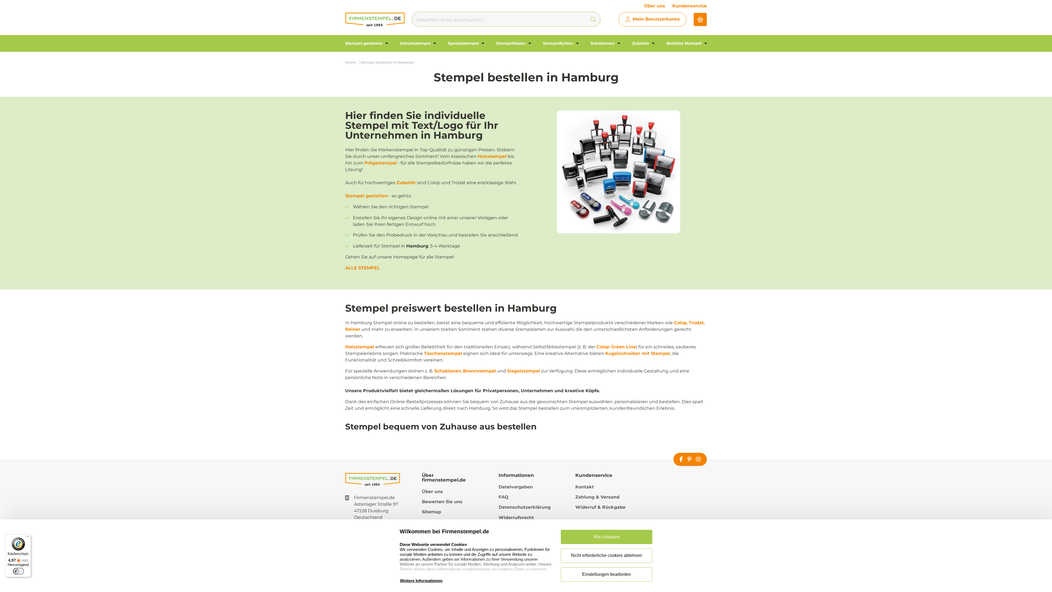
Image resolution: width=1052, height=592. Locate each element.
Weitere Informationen (421, 580)
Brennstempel (479, 371)
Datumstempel (416, 43)
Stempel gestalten (364, 43)
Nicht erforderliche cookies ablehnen (606, 555)
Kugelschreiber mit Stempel (637, 353)
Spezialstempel (464, 43)
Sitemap (431, 511)
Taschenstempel (443, 353)
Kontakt (584, 486)
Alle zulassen (606, 536)
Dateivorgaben (516, 486)
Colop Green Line (616, 346)
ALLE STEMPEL (362, 268)
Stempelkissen (511, 43)
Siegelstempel (523, 371)
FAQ (503, 497)
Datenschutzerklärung (525, 507)
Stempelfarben (558, 43)
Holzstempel (492, 156)
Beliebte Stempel (685, 43)
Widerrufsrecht (516, 517)
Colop (680, 322)
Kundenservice (689, 5)
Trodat (696, 322)
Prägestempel (380, 163)
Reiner (352, 329)
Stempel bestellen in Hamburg (387, 62)
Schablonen (603, 43)
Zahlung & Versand (597, 497)
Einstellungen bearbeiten (606, 574)
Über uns (654, 5)
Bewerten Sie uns (442, 501)
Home (350, 62)
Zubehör (641, 43)
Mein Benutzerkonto (656, 19)
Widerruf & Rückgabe (600, 507)
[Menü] (27, 537)
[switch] (18, 571)
